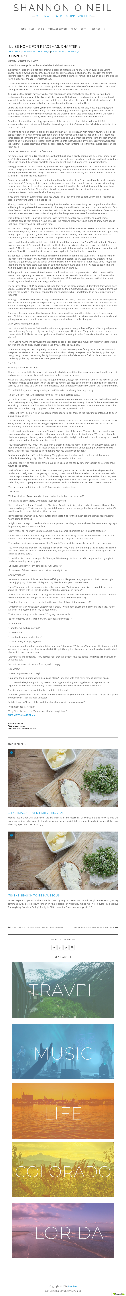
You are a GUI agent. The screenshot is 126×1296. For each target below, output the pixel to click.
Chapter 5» (72, 51)
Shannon (19, 723)
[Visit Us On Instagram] (72, 947)
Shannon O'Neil (63, 7)
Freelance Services (57, 29)
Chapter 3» (43, 51)
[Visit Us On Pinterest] (60, 947)
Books (41, 29)
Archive (22, 726)
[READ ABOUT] (63, 989)
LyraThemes (74, 1290)
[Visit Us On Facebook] (54, 947)
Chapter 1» (14, 51)
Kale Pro (72, 1286)
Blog (32, 29)
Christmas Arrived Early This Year (36, 812)
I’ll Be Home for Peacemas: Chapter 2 (94, 928)
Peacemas (17, 728)
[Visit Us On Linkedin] (66, 947)
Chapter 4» (57, 51)
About (74, 29)
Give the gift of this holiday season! (37, 928)
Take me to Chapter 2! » (21, 715)
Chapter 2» (28, 51)
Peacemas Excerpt (29, 728)
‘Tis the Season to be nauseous (34, 895)
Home (23, 29)
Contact (96, 29)
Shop (84, 29)
